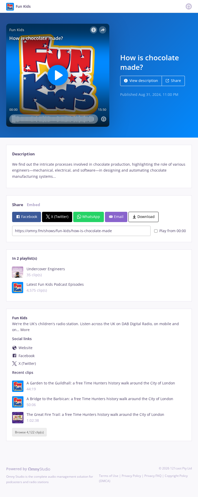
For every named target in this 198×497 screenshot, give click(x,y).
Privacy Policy (131, 476)
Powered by (17, 468)
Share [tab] (17, 204)
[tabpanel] (99, 170)
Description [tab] (23, 154)
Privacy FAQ (152, 476)
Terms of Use (108, 476)
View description (143, 80)
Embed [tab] (33, 204)
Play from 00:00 (172, 230)
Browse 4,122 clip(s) (29, 432)
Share (176, 80)
